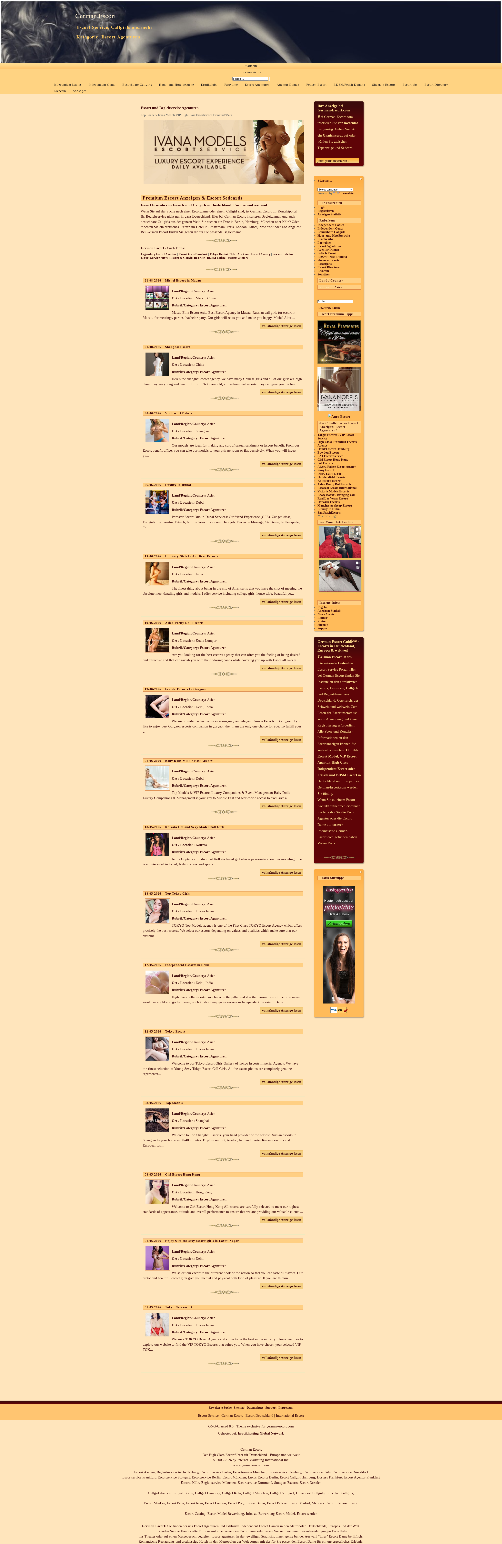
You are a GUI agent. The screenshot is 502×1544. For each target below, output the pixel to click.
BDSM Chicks (216, 257)
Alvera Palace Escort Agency (336, 466)
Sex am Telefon (283, 254)
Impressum (285, 1407)
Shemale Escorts (384, 84)
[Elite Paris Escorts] (339, 363)
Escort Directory (436, 84)
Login (321, 207)
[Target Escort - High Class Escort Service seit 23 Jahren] (339, 416)
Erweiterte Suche (328, 308)
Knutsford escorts (329, 480)
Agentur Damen (288, 84)
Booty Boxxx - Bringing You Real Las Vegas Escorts (336, 496)
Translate (347, 193)
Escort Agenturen (257, 84)
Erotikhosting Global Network (261, 1433)
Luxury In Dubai (328, 509)
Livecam (60, 91)
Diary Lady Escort (329, 473)
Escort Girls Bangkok (193, 254)
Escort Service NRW (154, 257)
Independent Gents (102, 84)
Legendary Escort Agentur (158, 254)
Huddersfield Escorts (331, 477)
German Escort (95, 15)
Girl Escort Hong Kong (332, 459)
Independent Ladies (68, 84)
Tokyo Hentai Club (222, 254)
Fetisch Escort (316, 84)
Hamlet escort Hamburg (333, 449)
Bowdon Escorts (328, 452)
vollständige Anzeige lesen (281, 326)
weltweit (325, 287)
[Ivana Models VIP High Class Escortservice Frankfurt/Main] (339, 409)
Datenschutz (255, 1407)
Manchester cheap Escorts (334, 505)
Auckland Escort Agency (253, 254)
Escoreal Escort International (336, 487)
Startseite (251, 65)
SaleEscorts (325, 463)
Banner (322, 617)
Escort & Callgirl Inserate (187, 257)
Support (322, 628)
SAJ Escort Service (330, 456)
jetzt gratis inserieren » (334, 160)
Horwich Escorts (328, 502)
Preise (321, 621)
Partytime (231, 84)
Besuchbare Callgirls (137, 84)
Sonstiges (79, 91)
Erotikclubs (209, 84)
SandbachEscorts (329, 512)
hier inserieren (251, 72)
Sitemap (322, 624)
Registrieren (325, 210)
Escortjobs (410, 84)
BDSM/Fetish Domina (349, 84)
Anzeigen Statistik (329, 214)
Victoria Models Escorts (333, 491)
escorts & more (238, 257)
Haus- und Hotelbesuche (176, 84)
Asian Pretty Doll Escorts (334, 484)
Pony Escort (325, 470)
